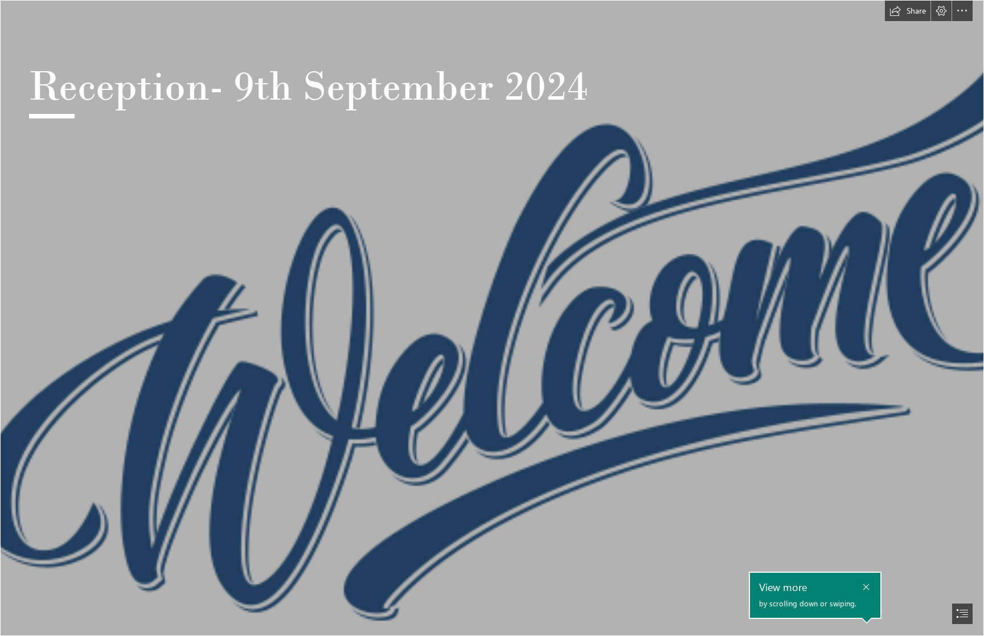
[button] (907, 11)
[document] (492, 318)
